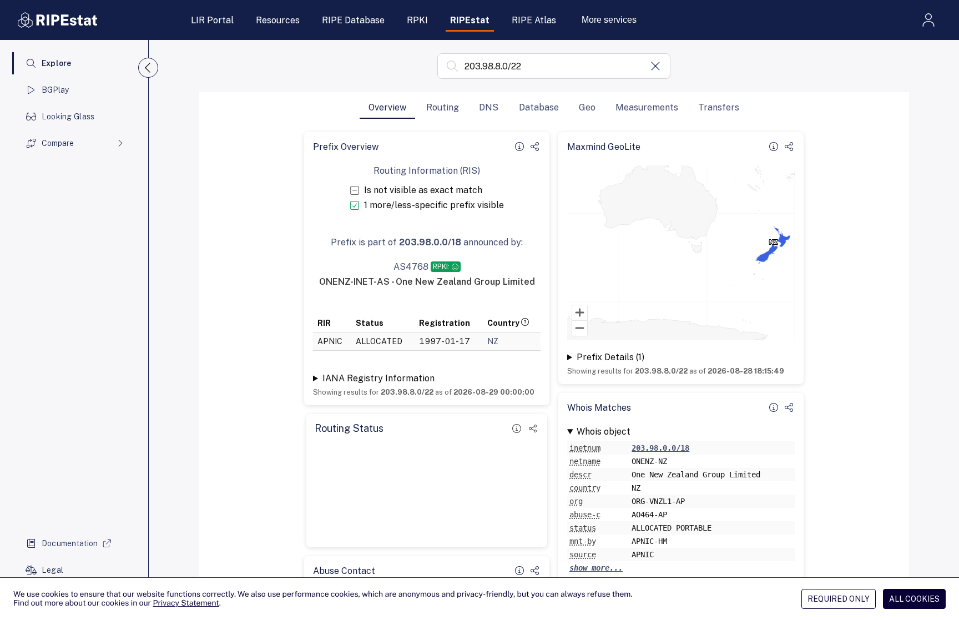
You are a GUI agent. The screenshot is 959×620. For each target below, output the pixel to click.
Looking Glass (68, 116)
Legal (52, 570)
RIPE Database (353, 20)
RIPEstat (469, 20)
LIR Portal (212, 20)
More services (609, 19)
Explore (57, 63)
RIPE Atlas (534, 20)
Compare (58, 143)
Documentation (70, 543)
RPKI (417, 20)
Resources (278, 20)
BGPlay (55, 89)
